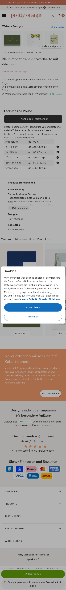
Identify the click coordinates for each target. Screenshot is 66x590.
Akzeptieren (33, 307)
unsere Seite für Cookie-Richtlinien (40, 299)
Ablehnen (33, 316)
